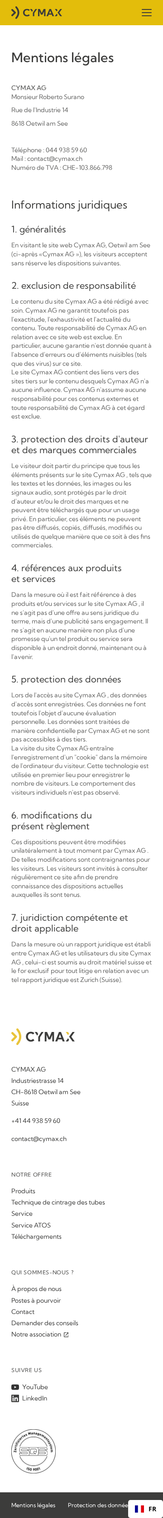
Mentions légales (33, 1505)
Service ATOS (31, 1225)
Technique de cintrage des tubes (58, 1202)
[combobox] (145, 1509)
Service (22, 1213)
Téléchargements (36, 1236)
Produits (23, 1191)
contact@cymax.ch (39, 1139)
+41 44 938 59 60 (35, 1121)
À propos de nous (36, 1289)
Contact (22, 1312)
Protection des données (99, 1505)
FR (152, 1509)
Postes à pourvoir (36, 1300)
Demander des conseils (44, 1323)
